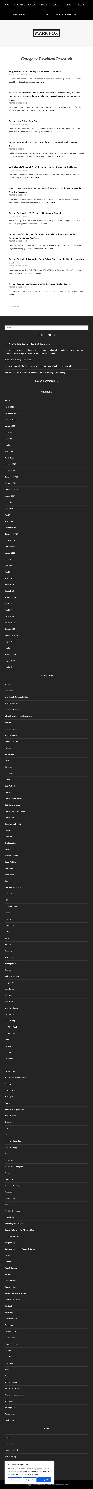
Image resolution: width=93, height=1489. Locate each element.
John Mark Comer (11, 1008)
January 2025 (10, 470)
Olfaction (8, 1122)
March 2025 (9, 458)
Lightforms (9, 1052)
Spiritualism (9, 1306)
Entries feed (9, 1444)
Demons (8, 881)
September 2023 (11, 547)
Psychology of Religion (14, 1223)
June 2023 (9, 566)
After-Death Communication (16, 697)
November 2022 (11, 597)
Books (44, 5)
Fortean (8, 932)
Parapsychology (11, 1147)
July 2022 (8, 604)
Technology (9, 1325)
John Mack (9, 1001)
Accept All (44, 1480)
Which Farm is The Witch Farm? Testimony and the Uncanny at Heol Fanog (43, 167)
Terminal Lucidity (11, 1331)
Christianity (9, 817)
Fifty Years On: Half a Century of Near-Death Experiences (35, 71)
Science (8, 1262)
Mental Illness (10, 1071)
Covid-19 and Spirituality (68, 15)
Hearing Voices (11, 963)
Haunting (8, 951)
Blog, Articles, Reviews (25, 5)
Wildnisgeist (10, 1414)
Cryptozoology (11, 843)
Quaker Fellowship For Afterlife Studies (20, 1230)
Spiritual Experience (13, 1300)
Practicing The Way (12, 1185)
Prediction (9, 1192)
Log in (7, 1437)
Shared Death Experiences (15, 1293)
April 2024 (9, 521)
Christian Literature (12, 805)
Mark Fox (46, 33)
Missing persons (11, 1090)
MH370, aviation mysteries (15, 1078)
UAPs (7, 1369)
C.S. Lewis (8, 773)
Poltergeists (9, 1179)
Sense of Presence (12, 1281)
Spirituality (9, 1312)
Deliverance (9, 875)
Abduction (9, 691)
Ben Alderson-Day (12, 741)
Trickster (8, 1350)
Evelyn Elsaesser (11, 906)
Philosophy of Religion (14, 1166)
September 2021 (11, 635)
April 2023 (9, 578)
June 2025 (9, 439)
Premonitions (10, 1198)
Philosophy (9, 1160)
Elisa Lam (8, 894)
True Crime (9, 1363)
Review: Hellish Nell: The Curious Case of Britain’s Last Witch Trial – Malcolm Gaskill (38, 366)
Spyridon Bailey (11, 1319)
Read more (39, 82)
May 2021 (8, 648)
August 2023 (10, 553)
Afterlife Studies (11, 703)
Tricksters (8, 1357)
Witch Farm (9, 1420)
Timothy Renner (11, 1344)
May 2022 (8, 610)
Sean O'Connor (11, 1268)
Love (7, 1065)
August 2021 (10, 642)
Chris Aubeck (10, 786)
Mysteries (8, 1103)
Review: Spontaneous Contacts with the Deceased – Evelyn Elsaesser (40, 284)
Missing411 (9, 1097)
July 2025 (8, 432)
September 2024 (11, 489)
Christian (8, 792)
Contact (57, 5)
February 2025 (10, 464)
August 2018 (10, 661)
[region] (29, 1472)
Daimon (8, 849)
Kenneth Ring (10, 1020)
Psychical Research (12, 1211)
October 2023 (10, 540)
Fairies (7, 913)
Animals (8, 722)
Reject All (29, 1480)
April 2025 (9, 451)
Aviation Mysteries (12, 729)
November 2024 (11, 477)
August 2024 (10, 496)
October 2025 (10, 420)
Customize (15, 1480)
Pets (6, 1154)
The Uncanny (10, 1338)
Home (6, 5)
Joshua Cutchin (11, 1014)
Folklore (8, 919)
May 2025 (8, 445)
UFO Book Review (12, 1388)
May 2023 (8, 572)
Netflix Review (10, 1116)
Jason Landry (10, 989)
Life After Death (11, 1027)
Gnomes (8, 944)
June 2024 (9, 508)
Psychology (9, 1217)
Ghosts (7, 938)
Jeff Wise (8, 995)
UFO (6, 1376)
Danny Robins (10, 862)
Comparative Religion (13, 824)
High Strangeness (12, 976)
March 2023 (9, 585)
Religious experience (13, 1243)
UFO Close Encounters (14, 1395)
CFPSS (7, 779)
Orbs (6, 1135)
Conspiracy (9, 830)
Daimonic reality (11, 856)
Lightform (8, 1046)
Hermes (8, 970)
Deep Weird (9, 868)
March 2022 (9, 616)
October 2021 (10, 629)
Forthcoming (19, 15)
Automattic (64, 1485)
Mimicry (8, 1084)
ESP (6, 900)
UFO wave (9, 1401)
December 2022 (11, 591)
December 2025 (11, 413)
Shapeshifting (10, 1287)
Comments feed (11, 1450)
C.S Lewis (8, 767)
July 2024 (8, 502)
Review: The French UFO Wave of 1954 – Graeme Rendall (35, 213)
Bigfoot (8, 748)
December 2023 (11, 527)
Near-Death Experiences (14, 1109)
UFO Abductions (11, 1382)
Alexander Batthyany (13, 710)
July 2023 (8, 559)
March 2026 (9, 407)
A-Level (8, 684)
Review (7, 1255)
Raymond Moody (12, 1236)
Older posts (14, 306)
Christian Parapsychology (15, 811)
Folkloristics (9, 925)
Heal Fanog (9, 957)
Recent (81, 5)
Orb (6, 1128)
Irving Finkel (9, 982)
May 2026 (8, 401)
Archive (35, 15)
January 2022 (10, 623)
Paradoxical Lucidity (13, 1141)
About (69, 5)
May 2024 (9, 515)
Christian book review (13, 798)
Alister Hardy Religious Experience (18, 716)
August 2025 (10, 426)
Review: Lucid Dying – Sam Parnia (24, 121)
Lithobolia (9, 1059)
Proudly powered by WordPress (35, 1485)
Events (47, 15)
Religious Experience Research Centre (20, 1249)
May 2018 (8, 667)
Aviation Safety (11, 735)
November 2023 (11, 534)
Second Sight (10, 1274)
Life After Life (10, 1033)
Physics (7, 1173)
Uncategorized (11, 1407)
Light (7, 1040)
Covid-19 (8, 837)
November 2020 (11, 654)
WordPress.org (10, 1456)
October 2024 (10, 483)
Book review (10, 754)
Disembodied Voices (13, 887)
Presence (8, 1204)
